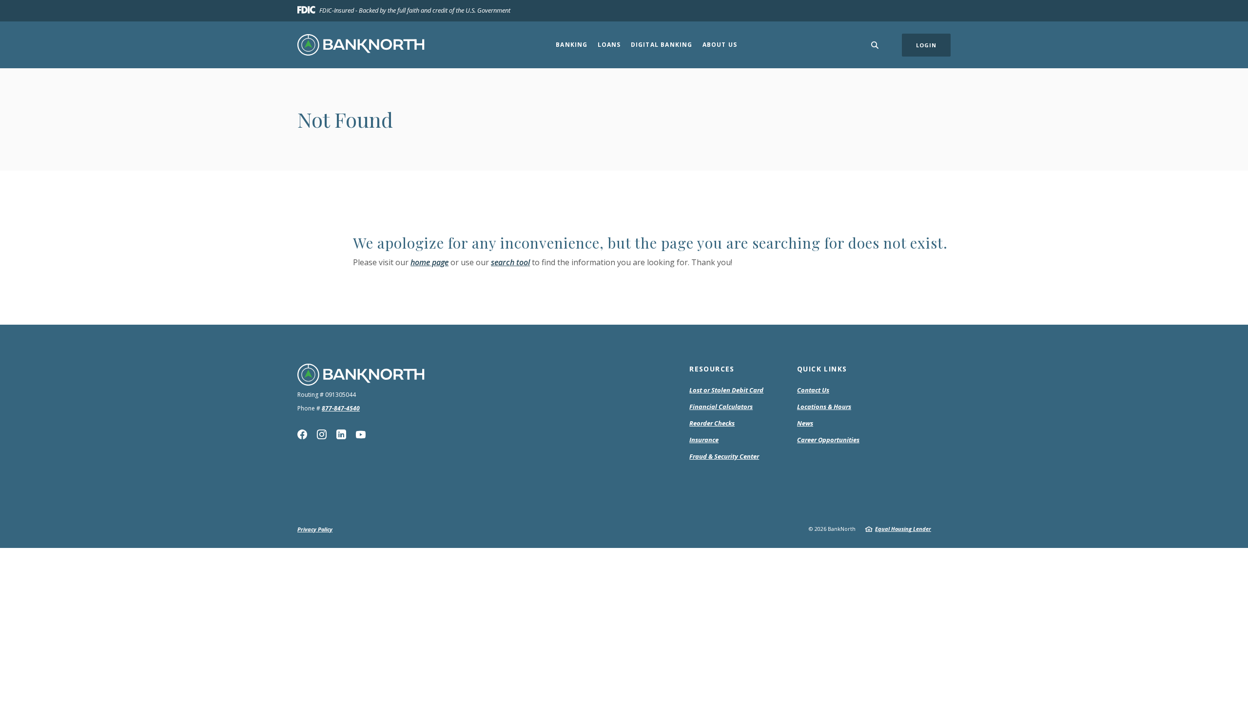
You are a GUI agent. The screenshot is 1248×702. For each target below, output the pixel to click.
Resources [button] (712, 368)
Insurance (704, 439)
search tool (510, 262)
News (805, 423)
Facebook (302, 434)
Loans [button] (609, 44)
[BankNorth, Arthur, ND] (361, 45)
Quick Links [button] (822, 368)
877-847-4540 (341, 408)
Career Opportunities (828, 439)
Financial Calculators (721, 406)
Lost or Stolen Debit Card (726, 390)
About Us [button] (720, 44)
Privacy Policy (314, 529)
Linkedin (341, 434)
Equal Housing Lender (903, 528)
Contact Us (813, 390)
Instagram (322, 434)
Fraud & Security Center (724, 456)
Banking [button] (571, 44)
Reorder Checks (712, 424)
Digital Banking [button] (662, 44)
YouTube (361, 434)
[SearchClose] (875, 45)
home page (429, 262)
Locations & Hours (824, 406)
